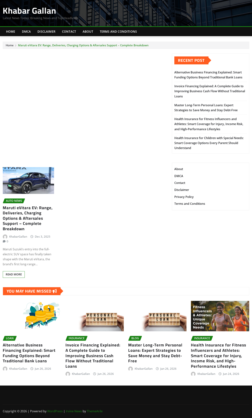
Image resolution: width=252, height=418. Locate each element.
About (88, 32)
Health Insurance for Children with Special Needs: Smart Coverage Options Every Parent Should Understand (209, 143)
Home (10, 32)
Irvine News (74, 411)
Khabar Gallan (29, 10)
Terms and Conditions (118, 32)
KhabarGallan (18, 236)
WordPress (55, 411)
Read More (14, 274)
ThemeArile (95, 411)
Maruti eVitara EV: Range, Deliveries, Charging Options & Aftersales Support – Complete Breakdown (83, 45)
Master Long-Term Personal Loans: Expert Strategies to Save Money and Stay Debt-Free (155, 353)
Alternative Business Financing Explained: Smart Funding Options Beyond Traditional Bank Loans (29, 353)
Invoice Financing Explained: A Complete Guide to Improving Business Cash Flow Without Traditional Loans (209, 91)
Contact (69, 32)
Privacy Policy (184, 197)
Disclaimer (46, 32)
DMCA (26, 32)
